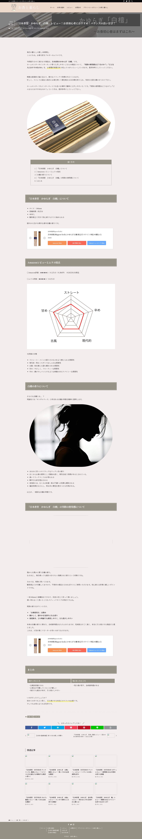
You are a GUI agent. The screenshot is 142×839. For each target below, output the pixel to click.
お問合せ (73, 828)
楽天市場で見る (77, 243)
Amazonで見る (57, 243)
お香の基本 (50, 828)
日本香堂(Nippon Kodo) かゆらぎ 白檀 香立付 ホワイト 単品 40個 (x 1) (75, 234)
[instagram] (129, 1)
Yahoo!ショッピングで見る (97, 243)
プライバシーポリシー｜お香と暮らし (89, 828)
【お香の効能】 (52, 832)
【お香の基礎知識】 (54, 830)
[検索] (132, 1)
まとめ (39, 181)
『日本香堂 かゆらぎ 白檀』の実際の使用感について (58, 178)
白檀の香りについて (44, 174)
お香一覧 (13, 28)
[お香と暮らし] (27, 7)
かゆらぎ (19, 28)
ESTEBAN (65, 832)
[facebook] (124, 1)
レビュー (64, 828)
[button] (31, 727)
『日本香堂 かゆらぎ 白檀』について (52, 168)
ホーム (43, 828)
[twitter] (126, 1)
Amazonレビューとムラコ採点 (49, 171)
